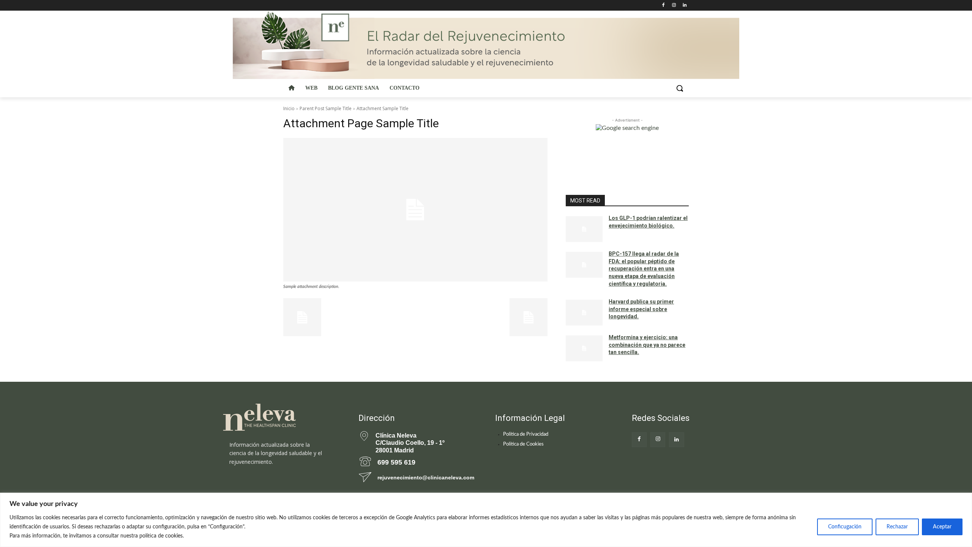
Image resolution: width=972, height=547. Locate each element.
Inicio (289, 108)
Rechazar (897, 527)
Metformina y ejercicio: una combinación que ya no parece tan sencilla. (647, 344)
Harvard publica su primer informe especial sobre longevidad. (641, 309)
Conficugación (845, 527)
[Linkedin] (684, 5)
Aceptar (942, 527)
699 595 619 (396, 462)
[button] (680, 88)
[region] (486, 520)
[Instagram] (673, 5)
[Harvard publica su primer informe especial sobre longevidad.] (584, 313)
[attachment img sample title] (415, 209)
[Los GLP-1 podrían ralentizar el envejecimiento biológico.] (584, 229)
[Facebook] (663, 5)
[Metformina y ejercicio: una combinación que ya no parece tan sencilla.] (584, 348)
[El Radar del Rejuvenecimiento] (281, 417)
